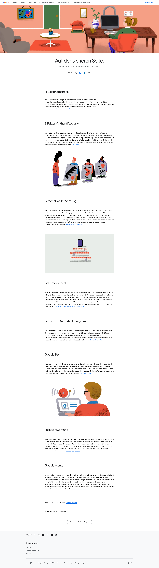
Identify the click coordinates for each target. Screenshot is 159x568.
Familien (28, 547)
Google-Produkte (49, 563)
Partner (28, 554)
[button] (89, 73)
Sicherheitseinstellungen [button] (82, 2)
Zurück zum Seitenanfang (78, 522)
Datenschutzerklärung (64, 563)
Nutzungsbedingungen (81, 563)
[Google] (29, 563)
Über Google (38, 563)
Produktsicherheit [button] (63, 2)
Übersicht (32, 2)
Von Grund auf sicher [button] (46, 2)
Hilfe (131, 563)
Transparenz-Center (32, 550)
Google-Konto (149, 2)
